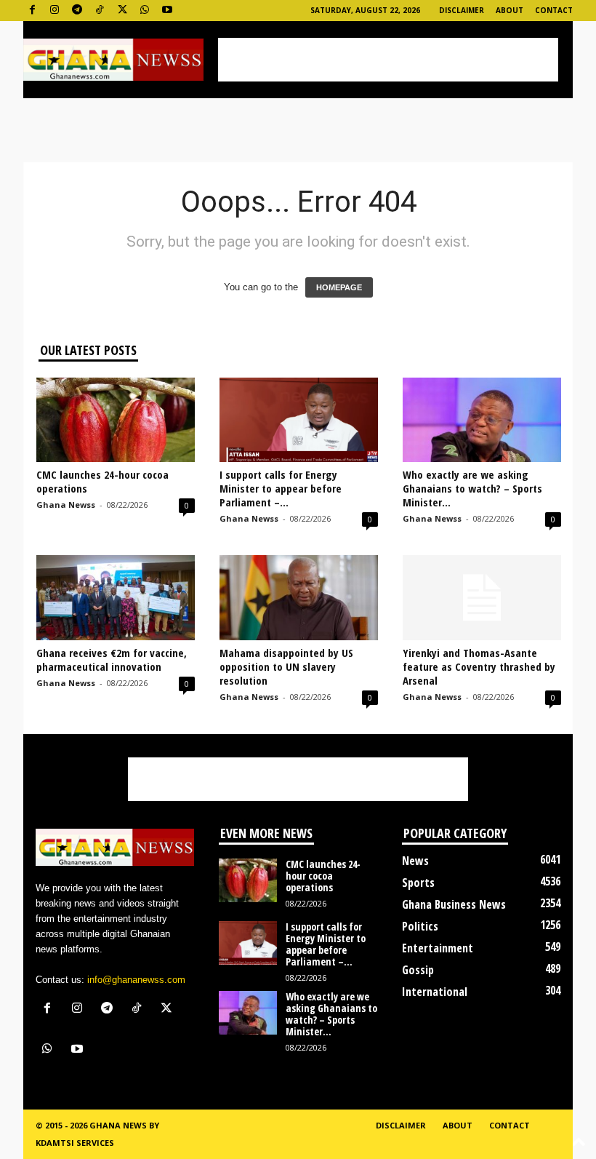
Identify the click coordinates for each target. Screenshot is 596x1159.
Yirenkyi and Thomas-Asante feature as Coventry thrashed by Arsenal (479, 666)
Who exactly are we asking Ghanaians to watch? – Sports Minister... (472, 488)
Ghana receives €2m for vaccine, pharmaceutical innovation (111, 659)
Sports (418, 883)
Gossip (418, 970)
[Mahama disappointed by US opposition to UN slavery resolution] (299, 597)
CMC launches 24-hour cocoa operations (102, 481)
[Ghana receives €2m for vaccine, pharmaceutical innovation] (115, 597)
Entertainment (437, 948)
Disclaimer (461, 10)
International (434, 992)
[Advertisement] (388, 59)
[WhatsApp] (144, 10)
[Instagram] (54, 10)
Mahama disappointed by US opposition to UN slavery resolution (286, 666)
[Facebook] (32, 10)
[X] (122, 10)
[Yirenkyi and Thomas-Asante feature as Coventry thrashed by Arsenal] (482, 597)
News (415, 861)
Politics (420, 926)
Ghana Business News (454, 904)
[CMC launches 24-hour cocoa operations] (115, 420)
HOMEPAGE (339, 287)
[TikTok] (99, 10)
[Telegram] (77, 10)
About (509, 10)
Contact (554, 10)
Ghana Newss (65, 504)
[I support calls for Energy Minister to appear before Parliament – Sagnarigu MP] (299, 420)
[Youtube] (167, 10)
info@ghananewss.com (136, 979)
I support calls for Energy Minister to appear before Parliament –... (281, 488)
